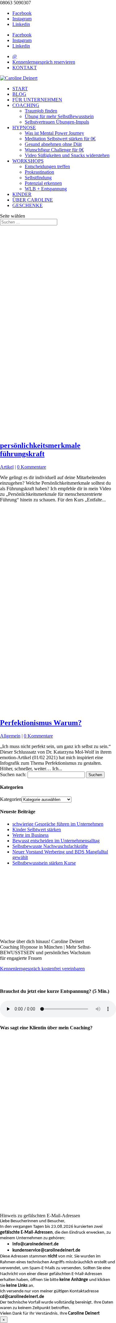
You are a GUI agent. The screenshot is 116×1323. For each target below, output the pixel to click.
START (20, 88)
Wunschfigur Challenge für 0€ (54, 149)
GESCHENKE (27, 205)
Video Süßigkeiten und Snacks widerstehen (67, 155)
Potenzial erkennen (43, 183)
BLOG (19, 94)
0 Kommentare (31, 467)
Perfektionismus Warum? (41, 723)
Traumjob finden (41, 110)
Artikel (7, 467)
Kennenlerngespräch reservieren (43, 62)
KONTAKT (24, 67)
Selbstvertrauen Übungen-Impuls (57, 122)
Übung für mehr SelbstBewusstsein (59, 116)
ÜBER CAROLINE (32, 199)
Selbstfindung (38, 177)
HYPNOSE (24, 127)
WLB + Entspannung (46, 188)
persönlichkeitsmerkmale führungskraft (40, 449)
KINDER (22, 194)
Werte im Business (30, 835)
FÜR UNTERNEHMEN (37, 99)
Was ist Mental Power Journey (54, 133)
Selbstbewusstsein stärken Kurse (44, 863)
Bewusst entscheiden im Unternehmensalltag (56, 840)
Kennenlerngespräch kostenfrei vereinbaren (42, 968)
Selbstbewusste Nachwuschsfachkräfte (50, 846)
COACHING (25, 105)
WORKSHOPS (28, 161)
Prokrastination (39, 172)
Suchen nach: (13, 774)
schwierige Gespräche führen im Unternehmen (57, 824)
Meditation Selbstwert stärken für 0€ (60, 138)
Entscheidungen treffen (47, 166)
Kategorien (11, 799)
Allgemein (10, 735)
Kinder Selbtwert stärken (36, 829)
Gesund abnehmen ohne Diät (53, 144)
